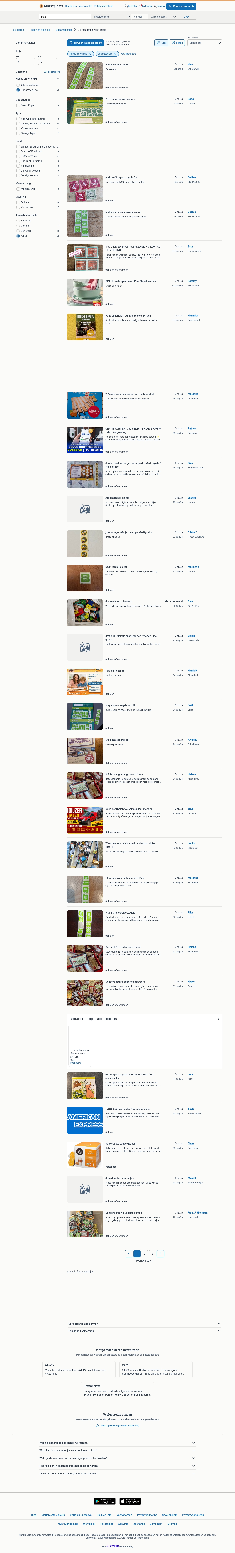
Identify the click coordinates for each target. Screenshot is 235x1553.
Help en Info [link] (104, 1515)
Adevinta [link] (123, 1523)
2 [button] (144, 1253)
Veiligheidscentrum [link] (103, 6)
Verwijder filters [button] (128, 53)
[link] (51, 6)
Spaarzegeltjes (105, 53)
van (18, 56)
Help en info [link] (71, 6)
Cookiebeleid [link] (169, 1515)
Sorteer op (192, 37)
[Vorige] (129, 1253)
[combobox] (65, 17)
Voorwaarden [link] (85, 6)
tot (39, 56)
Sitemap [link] (172, 1523)
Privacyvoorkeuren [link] (193, 1515)
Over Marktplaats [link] (68, 1523)
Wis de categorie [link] (52, 72)
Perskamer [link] (106, 1523)
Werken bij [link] (89, 1523)
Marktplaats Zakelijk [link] (53, 1515)
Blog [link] (33, 1515)
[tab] (161, 42)
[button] (145, 6)
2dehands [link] (139, 1523)
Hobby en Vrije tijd (78, 53)
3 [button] (152, 1253)
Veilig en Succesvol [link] (81, 1515)
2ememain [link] (156, 1523)
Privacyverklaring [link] (147, 1515)
